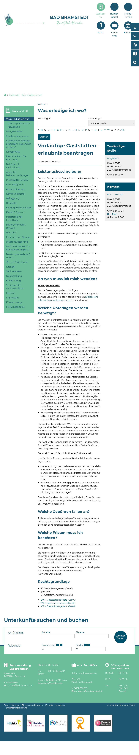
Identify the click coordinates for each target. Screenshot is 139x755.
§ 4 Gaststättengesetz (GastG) (59, 606)
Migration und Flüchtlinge (14, 218)
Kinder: (79, 645)
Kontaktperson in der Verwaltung (19, 125)
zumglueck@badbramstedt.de (88, 691)
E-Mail (113, 214)
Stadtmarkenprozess (17, 136)
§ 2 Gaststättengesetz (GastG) (59, 603)
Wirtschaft (12, 232)
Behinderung (13, 280)
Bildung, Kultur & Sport (18, 207)
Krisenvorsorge (14, 302)
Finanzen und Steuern (18, 237)
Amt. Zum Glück (87, 665)
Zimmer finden (120, 637)
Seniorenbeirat (14, 271)
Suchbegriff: (44, 118)
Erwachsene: (49, 645)
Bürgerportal (114, 15)
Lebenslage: (94, 118)
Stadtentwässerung (17, 242)
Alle (122, 130)
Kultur (100, 32)
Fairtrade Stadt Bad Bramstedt (16, 158)
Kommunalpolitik (15, 194)
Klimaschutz (13, 152)
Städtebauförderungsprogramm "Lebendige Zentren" (18, 143)
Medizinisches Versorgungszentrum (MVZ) (18, 248)
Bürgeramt (113, 158)
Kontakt (10, 293)
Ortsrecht (11, 203)
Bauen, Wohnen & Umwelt (16, 226)
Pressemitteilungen (17, 180)
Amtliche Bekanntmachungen (17, 174)
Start (6, 705)
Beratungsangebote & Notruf (18, 256)
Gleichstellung (14, 276)
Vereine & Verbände (17, 262)
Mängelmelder (14, 131)
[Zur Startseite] (24, 25)
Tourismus (114, 34)
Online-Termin (128, 15)
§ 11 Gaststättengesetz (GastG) (59, 600)
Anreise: (46, 632)
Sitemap (15, 705)
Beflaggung (12, 198)
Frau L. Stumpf (115, 194)
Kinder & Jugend (15, 212)
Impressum (12, 297)
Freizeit (128, 32)
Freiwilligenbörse (15, 307)
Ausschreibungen (16, 189)
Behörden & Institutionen (13, 166)
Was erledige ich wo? (32, 95)
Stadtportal (101, 15)
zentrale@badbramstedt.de (19, 685)
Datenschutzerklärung (16, 708)
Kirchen (10, 266)
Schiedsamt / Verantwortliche (14, 287)
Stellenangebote (15, 184)
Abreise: (80, 632)
